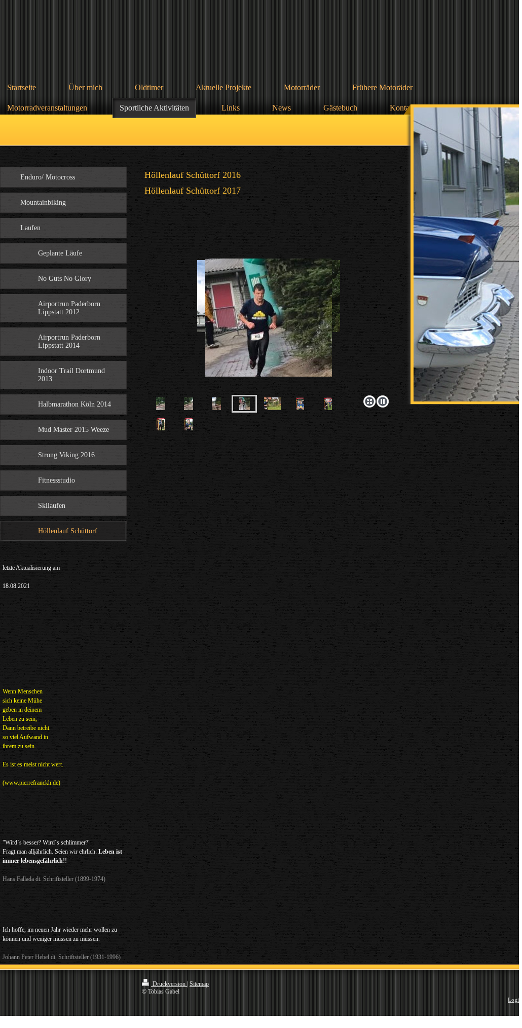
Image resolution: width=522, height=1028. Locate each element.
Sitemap (199, 983)
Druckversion (169, 983)
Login (515, 1000)
